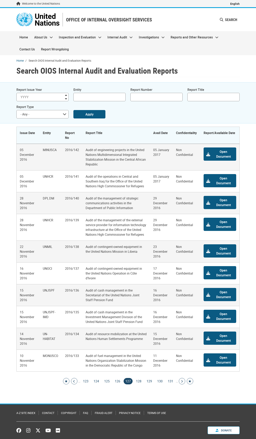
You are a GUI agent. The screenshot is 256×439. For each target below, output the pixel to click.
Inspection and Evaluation (76, 37)
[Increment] (66, 95)
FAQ (85, 413)
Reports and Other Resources (190, 37)
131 (170, 381)
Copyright (68, 413)
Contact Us (27, 49)
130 (159, 381)
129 (149, 381)
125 (106, 381)
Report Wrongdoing (55, 49)
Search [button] (230, 19)
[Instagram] (28, 430)
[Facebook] (19, 430)
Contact (48, 413)
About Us (39, 37)
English (235, 4)
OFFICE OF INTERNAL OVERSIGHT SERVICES (109, 20)
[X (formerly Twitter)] (38, 430)
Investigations (147, 37)
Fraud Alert (103, 413)
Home (23, 37)
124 (96, 381)
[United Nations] (37, 19)
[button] (220, 154)
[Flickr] (58, 430)
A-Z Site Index (25, 413)
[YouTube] (48, 430)
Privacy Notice (130, 413)
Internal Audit (115, 37)
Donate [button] (226, 430)
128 (138, 381)
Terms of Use (156, 413)
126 (117, 381)
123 (85, 381)
